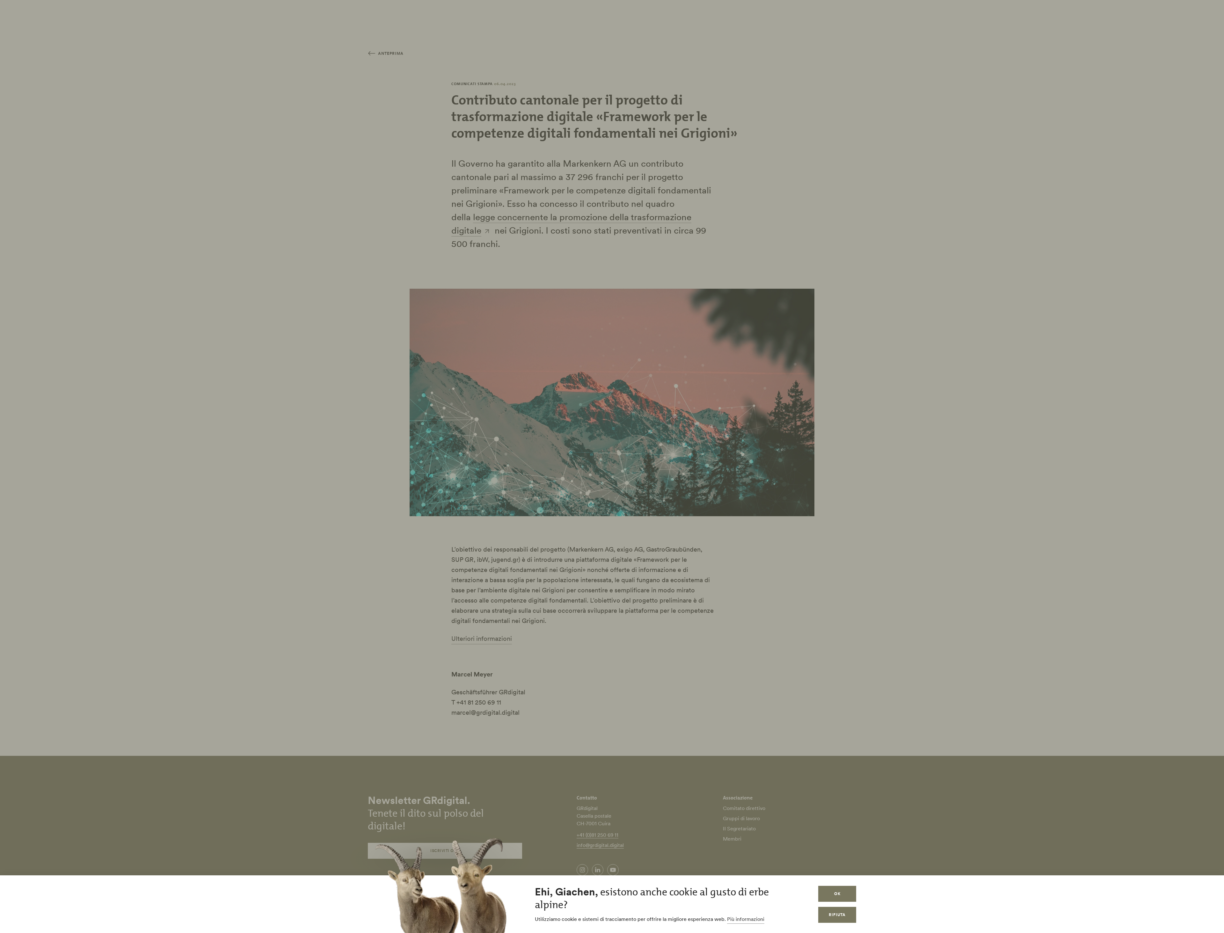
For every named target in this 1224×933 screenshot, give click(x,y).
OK (837, 893)
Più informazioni (745, 919)
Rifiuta (837, 914)
